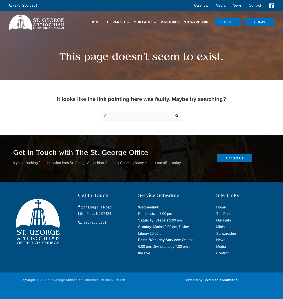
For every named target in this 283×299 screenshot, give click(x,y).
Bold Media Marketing (220, 280)
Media (221, 246)
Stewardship (226, 233)
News (220, 240)
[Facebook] (271, 5)
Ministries (223, 227)
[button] (127, 22)
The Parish (224, 214)
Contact (222, 253)
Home (221, 207)
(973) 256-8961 (24, 5)
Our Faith (223, 220)
